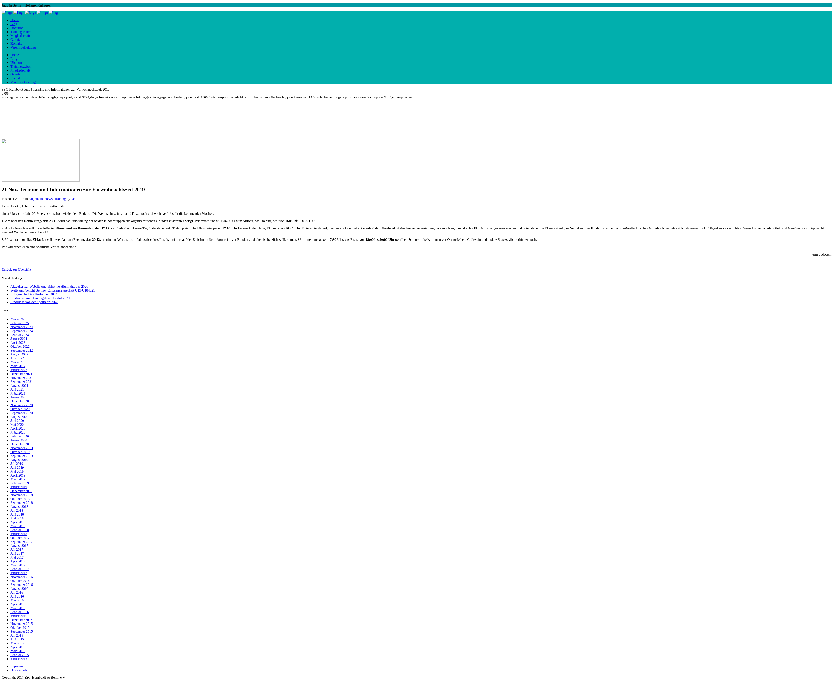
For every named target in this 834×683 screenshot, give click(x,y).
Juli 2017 (16, 549)
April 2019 (17, 475)
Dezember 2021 (21, 374)
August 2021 (19, 385)
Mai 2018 (17, 518)
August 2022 (19, 354)
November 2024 (21, 327)
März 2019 (17, 479)
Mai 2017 (17, 557)
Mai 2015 (17, 643)
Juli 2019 (16, 463)
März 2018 (17, 526)
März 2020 (17, 432)
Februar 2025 (19, 323)
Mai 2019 (17, 471)
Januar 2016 (18, 616)
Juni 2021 (17, 389)
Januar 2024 (18, 339)
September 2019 (21, 456)
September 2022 (21, 350)
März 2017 (17, 565)
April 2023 (17, 342)
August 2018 (19, 506)
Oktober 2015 (20, 627)
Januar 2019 (18, 487)
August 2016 (19, 588)
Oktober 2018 (20, 499)
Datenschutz (18, 670)
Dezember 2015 (21, 620)
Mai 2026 (17, 319)
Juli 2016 (16, 592)
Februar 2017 (19, 569)
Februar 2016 (19, 612)
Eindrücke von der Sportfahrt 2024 (34, 302)
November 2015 (21, 624)
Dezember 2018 (21, 491)
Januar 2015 (18, 659)
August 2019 (19, 460)
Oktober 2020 (20, 409)
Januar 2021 (18, 397)
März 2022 (17, 366)
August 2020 (19, 417)
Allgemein (35, 199)
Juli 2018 (16, 510)
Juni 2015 (17, 639)
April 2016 (17, 604)
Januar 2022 (18, 370)
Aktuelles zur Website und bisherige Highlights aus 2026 (49, 286)
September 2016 (21, 584)
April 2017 (17, 561)
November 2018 (21, 495)
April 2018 (17, 522)
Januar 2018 (18, 534)
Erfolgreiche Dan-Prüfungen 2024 (33, 294)
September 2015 (21, 631)
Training (60, 199)
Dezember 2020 (21, 401)
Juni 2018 (17, 514)
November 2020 (21, 405)
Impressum (17, 666)
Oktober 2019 (20, 452)
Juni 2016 (17, 596)
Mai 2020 (17, 424)
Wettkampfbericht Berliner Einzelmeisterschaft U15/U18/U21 (52, 290)
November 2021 (21, 378)
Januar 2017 (18, 573)
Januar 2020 (18, 440)
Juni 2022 (17, 358)
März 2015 (17, 651)
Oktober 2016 (20, 581)
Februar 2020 (19, 436)
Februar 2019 (19, 483)
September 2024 (21, 331)
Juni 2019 (17, 467)
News (49, 199)
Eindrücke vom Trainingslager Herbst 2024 (40, 298)
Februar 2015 (19, 655)
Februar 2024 (19, 335)
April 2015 (17, 647)
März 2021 (17, 393)
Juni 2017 (17, 553)
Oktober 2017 (20, 538)
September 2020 (21, 413)
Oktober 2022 (20, 346)
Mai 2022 (17, 362)
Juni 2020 (17, 421)
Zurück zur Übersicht (16, 269)
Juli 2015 (16, 635)
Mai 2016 (17, 600)
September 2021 (21, 381)
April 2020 (17, 428)
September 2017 (21, 542)
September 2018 (21, 502)
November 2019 (21, 448)
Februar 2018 (19, 530)
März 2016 (17, 608)
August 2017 (19, 545)
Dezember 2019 (21, 444)
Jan (73, 199)
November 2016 (21, 577)
